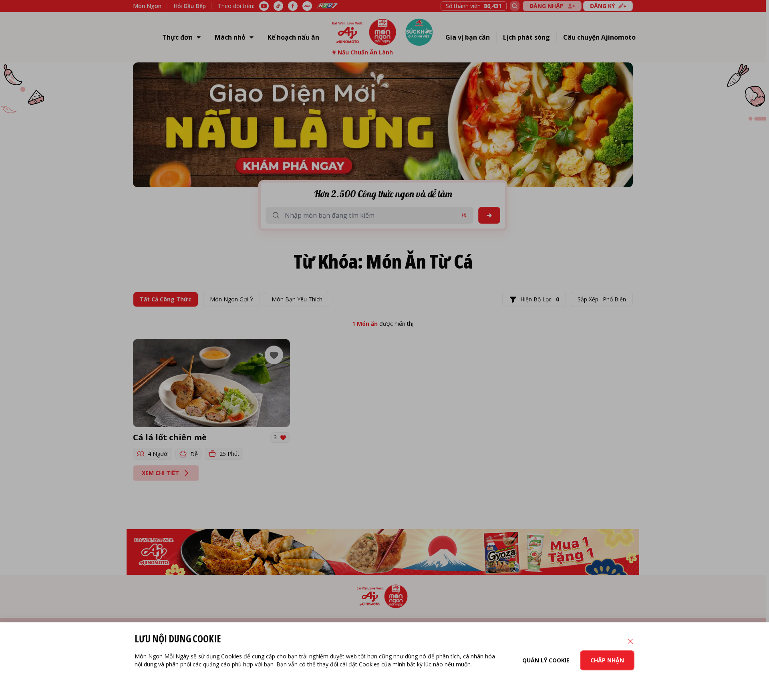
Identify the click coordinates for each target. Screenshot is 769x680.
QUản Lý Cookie (546, 660)
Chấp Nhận (607, 660)
